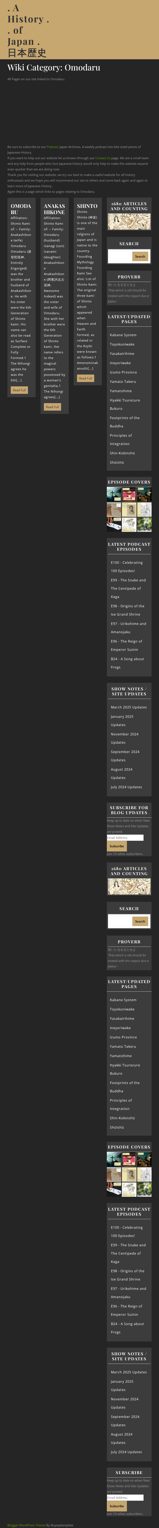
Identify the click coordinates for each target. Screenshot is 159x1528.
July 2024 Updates (126, 787)
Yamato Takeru (123, 381)
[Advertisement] (79, 113)
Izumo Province (123, 372)
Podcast (52, 147)
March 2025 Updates (129, 707)
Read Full (18, 389)
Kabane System (123, 335)
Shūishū (117, 462)
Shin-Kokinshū (122, 453)
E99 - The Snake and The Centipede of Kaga (128, 588)
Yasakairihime (122, 353)
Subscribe (117, 846)
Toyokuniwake (122, 344)
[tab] (146, 29)
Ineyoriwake (120, 363)
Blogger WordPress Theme (26, 1525)
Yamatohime (121, 391)
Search (129, 243)
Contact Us (103, 158)
